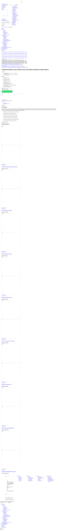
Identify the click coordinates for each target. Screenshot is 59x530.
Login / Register (4, 527)
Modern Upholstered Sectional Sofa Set (9, 471)
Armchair (14, 8)
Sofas (13, 23)
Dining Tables (5, 44)
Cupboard (39, 480)
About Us (49, 476)
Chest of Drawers (15, 15)
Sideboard (4, 37)
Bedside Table (15, 12)
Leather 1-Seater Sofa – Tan (7, 384)
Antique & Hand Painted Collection (15, 7)
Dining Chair (14, 18)
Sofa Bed (39, 478)
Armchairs (4, 509)
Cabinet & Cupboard (6, 516)
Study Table (14, 24)
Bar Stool (14, 10)
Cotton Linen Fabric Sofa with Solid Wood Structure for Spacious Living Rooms (13, 67)
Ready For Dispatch (41, 477)
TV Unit (14, 25)
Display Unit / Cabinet (16, 19)
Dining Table (30, 480)
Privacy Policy (50, 478)
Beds (4, 30)
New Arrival (14, 20)
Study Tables (5, 33)
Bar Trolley (14, 11)
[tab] (6, 103)
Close (1, 529)
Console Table (15, 17)
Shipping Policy (50, 479)
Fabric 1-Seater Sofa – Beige (7, 210)
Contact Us (49, 477)
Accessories (14, 6)
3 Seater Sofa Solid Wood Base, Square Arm (9, 166)
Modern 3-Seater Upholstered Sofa (8, 428)
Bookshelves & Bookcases (15, 14)
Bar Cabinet (14, 9)
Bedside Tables (5, 32)
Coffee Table (14, 16)
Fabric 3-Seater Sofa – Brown (7, 297)
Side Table (14, 21)
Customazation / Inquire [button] (8, 91)
